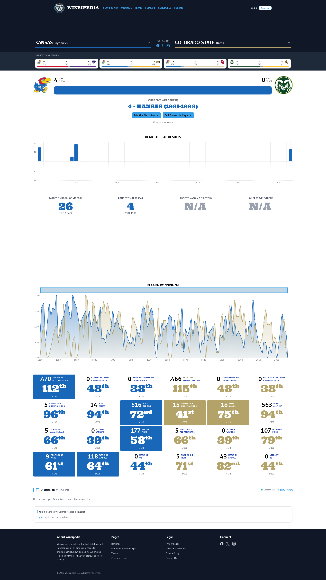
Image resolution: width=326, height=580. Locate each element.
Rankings (116, 543)
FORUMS (178, 7)
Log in (40, 517)
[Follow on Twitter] (163, 45)
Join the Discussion (144, 115)
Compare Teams (119, 558)
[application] (163, 164)
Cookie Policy (172, 553)
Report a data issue (164, 122)
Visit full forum (285, 489)
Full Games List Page (176, 115)
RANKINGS (126, 7)
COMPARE (150, 7)
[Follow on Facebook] (157, 45)
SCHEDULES (164, 7)
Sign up (265, 8)
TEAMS (138, 7)
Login (254, 7)
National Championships (123, 548)
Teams (114, 553)
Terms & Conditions (176, 548)
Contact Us (171, 558)
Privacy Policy (172, 543)
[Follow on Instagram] (168, 45)
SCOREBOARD (110, 7)
